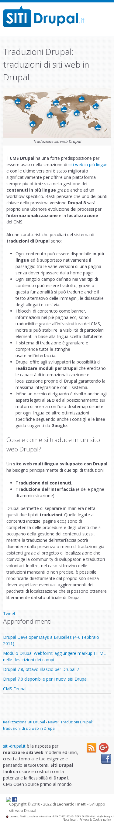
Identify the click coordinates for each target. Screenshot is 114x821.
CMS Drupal (14, 689)
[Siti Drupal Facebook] (106, 762)
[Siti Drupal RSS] (91, 751)
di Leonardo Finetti (69, 804)
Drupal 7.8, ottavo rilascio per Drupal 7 (41, 669)
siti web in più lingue (88, 164)
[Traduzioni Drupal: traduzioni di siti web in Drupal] (44, 16)
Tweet (9, 613)
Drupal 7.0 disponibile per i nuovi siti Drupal (45, 679)
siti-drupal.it (14, 746)
